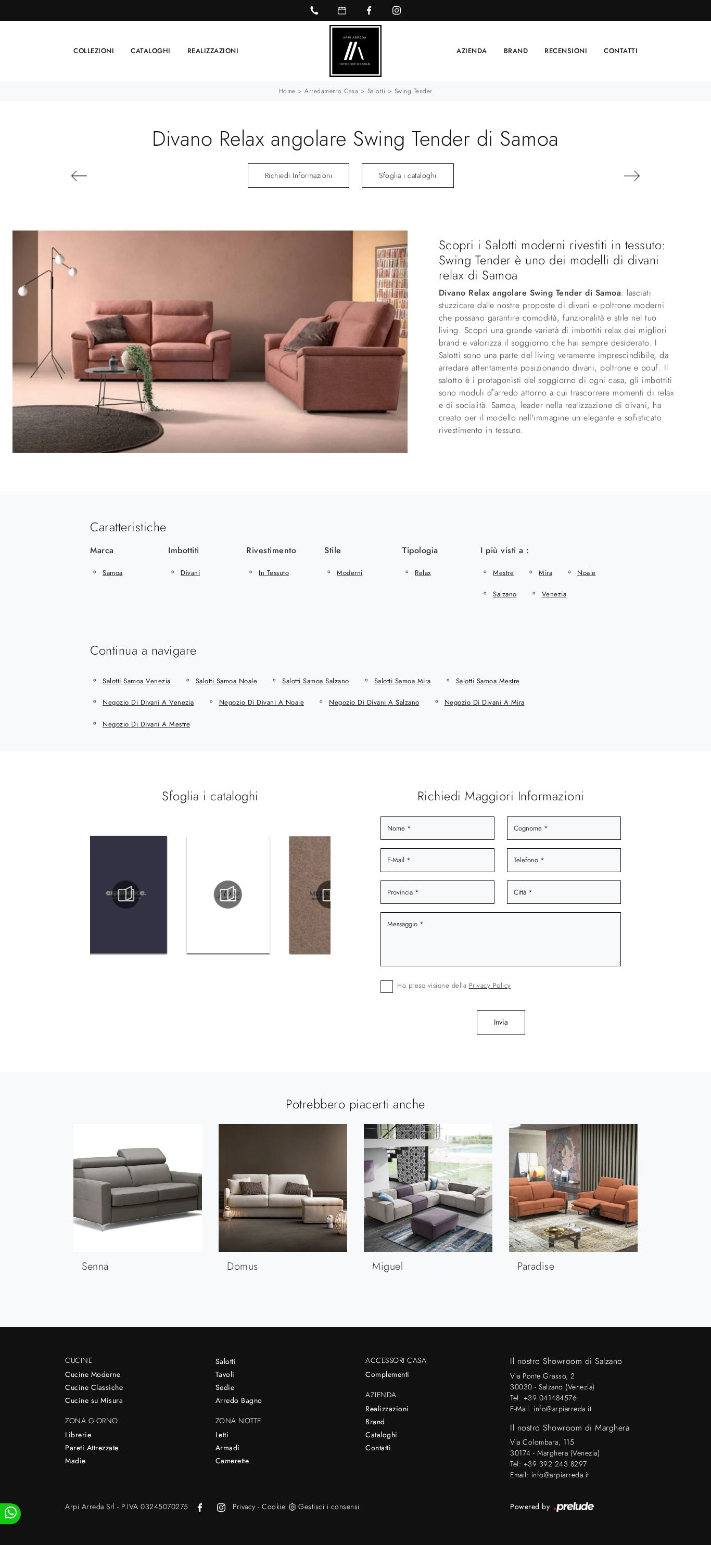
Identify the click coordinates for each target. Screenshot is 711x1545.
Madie (75, 1460)
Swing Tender (414, 91)
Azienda (471, 51)
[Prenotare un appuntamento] (341, 10)
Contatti (621, 51)
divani (190, 573)
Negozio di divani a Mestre (146, 724)
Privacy (244, 1506)
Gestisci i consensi (329, 1506)
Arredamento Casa (331, 91)
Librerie (78, 1434)
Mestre (503, 573)
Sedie (225, 1387)
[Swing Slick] (113, 176)
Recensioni (565, 51)
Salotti (376, 91)
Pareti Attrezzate (92, 1447)
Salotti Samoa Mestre (488, 681)
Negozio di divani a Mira (485, 702)
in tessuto (274, 573)
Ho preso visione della (454, 985)
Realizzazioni (213, 51)
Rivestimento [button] (271, 550)
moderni (350, 573)
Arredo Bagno (238, 1400)
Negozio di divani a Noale (261, 702)
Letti (222, 1434)
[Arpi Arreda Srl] (355, 51)
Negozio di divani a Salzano (374, 702)
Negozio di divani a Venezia (148, 702)
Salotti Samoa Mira (402, 681)
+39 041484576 (550, 1398)
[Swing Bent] (597, 176)
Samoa (113, 573)
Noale (586, 573)
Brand (516, 51)
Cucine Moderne (92, 1374)
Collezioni (93, 51)
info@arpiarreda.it (562, 1408)
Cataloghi (151, 51)
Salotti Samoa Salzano (315, 681)
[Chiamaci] (314, 10)
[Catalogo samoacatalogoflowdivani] (153, 894)
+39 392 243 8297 (555, 1464)
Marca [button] (102, 550)
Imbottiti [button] (183, 550)
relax (423, 573)
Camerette (232, 1460)
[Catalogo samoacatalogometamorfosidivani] (256, 894)
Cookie (273, 1506)
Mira (545, 573)
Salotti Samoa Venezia (137, 681)
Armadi (227, 1447)
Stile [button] (332, 550)
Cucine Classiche (94, 1387)
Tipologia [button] (420, 550)
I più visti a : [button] (504, 550)
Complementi (387, 1374)
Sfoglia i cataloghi (408, 175)
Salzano (505, 594)
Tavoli (225, 1374)
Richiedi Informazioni (299, 175)
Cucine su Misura (94, 1400)
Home (287, 91)
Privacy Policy (490, 985)
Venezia (554, 594)
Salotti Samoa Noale (227, 681)
